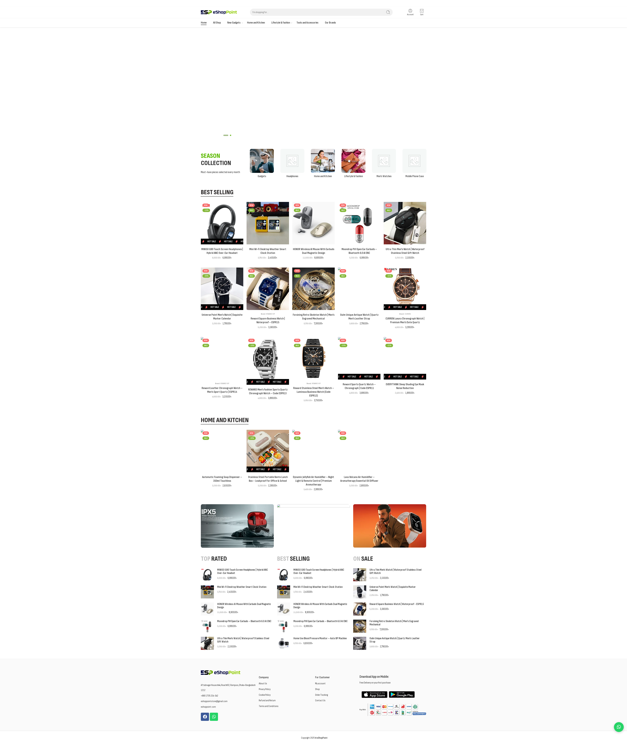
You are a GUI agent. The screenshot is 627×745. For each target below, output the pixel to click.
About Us (263, 683)
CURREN (408, 314)
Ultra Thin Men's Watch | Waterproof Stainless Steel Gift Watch (243, 640)
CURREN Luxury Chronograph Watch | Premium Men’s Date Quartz (405, 320)
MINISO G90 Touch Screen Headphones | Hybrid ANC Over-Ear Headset (222, 251)
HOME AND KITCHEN (225, 420)
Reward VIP (270, 314)
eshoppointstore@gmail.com (214, 701)
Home (204, 22)
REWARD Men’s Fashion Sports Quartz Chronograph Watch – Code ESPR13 (268, 391)
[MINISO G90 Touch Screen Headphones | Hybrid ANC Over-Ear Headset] (222, 223)
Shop (317, 689)
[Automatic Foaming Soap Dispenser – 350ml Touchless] (222, 451)
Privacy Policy (265, 689)
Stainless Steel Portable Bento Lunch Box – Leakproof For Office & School (268, 479)
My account (320, 683)
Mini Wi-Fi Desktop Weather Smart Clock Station (267, 251)
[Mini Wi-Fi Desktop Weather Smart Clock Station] (268, 223)
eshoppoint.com (208, 706)
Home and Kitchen (256, 22)
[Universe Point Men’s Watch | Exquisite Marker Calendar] (222, 289)
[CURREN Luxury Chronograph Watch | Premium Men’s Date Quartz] (405, 289)
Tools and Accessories (307, 22)
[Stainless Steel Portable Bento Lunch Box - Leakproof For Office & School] (268, 451)
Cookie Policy (265, 695)
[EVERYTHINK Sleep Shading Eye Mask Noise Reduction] (405, 358)
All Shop (217, 22)
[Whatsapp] (214, 717)
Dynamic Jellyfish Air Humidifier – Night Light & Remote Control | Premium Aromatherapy (313, 480)
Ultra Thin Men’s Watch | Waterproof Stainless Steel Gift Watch (405, 251)
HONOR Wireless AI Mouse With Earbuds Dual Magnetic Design (313, 251)
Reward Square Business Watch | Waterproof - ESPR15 (397, 604)
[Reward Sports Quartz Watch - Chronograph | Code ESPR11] (359, 358)
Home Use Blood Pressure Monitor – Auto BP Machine (320, 638)
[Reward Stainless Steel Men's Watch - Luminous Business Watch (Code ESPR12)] (313, 358)
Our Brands (330, 22)
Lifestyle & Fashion (280, 22)
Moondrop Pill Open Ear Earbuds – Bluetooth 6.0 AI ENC (359, 251)
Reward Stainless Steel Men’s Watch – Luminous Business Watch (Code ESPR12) (313, 391)
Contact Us (320, 700)
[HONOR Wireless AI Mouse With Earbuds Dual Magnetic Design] (313, 223)
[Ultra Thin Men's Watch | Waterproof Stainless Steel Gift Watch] (405, 223)
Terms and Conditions (268, 706)
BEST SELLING (217, 192)
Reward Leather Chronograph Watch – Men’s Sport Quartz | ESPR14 (222, 390)
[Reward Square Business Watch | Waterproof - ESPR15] (268, 289)
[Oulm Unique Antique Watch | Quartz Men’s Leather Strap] (359, 289)
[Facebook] (205, 717)
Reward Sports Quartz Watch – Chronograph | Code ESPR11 (359, 386)
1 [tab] (224, 138)
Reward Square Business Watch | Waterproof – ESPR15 (268, 320)
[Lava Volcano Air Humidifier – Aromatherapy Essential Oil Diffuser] (359, 451)
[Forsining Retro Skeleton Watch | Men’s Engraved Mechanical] (313, 289)
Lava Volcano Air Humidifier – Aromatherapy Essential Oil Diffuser (359, 479)
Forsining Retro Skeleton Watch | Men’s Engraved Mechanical (313, 316)
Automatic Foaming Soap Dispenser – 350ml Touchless (222, 479)
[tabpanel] (313, 85)
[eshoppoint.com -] (219, 12)
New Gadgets (234, 22)
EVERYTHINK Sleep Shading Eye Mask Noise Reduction (405, 386)
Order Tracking (321, 695)
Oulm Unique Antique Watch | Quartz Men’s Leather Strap (359, 316)
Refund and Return (267, 700)
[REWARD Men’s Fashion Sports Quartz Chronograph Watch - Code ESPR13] (268, 361)
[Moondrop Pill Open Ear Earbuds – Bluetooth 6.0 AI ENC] (359, 223)
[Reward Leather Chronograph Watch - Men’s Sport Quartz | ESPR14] (222, 358)
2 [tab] (228, 138)
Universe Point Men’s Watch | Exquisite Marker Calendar (222, 316)
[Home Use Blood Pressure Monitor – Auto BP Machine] (283, 643)
